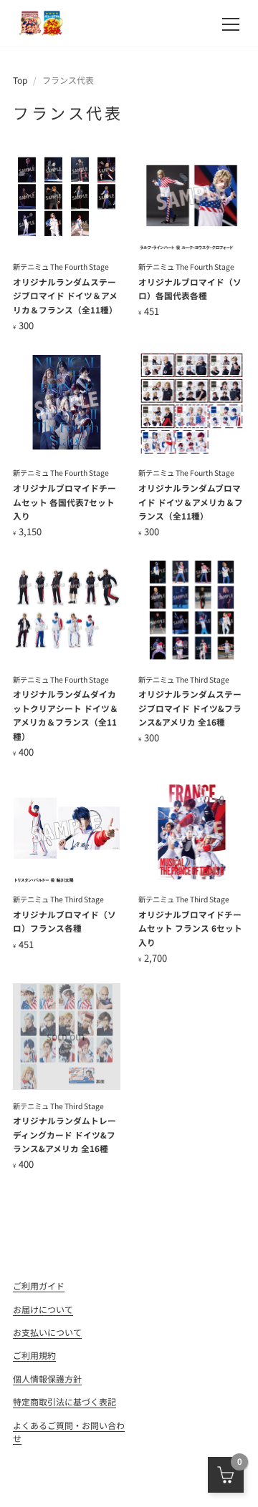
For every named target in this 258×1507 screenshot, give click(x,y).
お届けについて (43, 1309)
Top (20, 80)
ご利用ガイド (38, 1285)
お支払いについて (47, 1332)
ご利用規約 (34, 1355)
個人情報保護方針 (47, 1378)
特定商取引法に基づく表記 (64, 1401)
